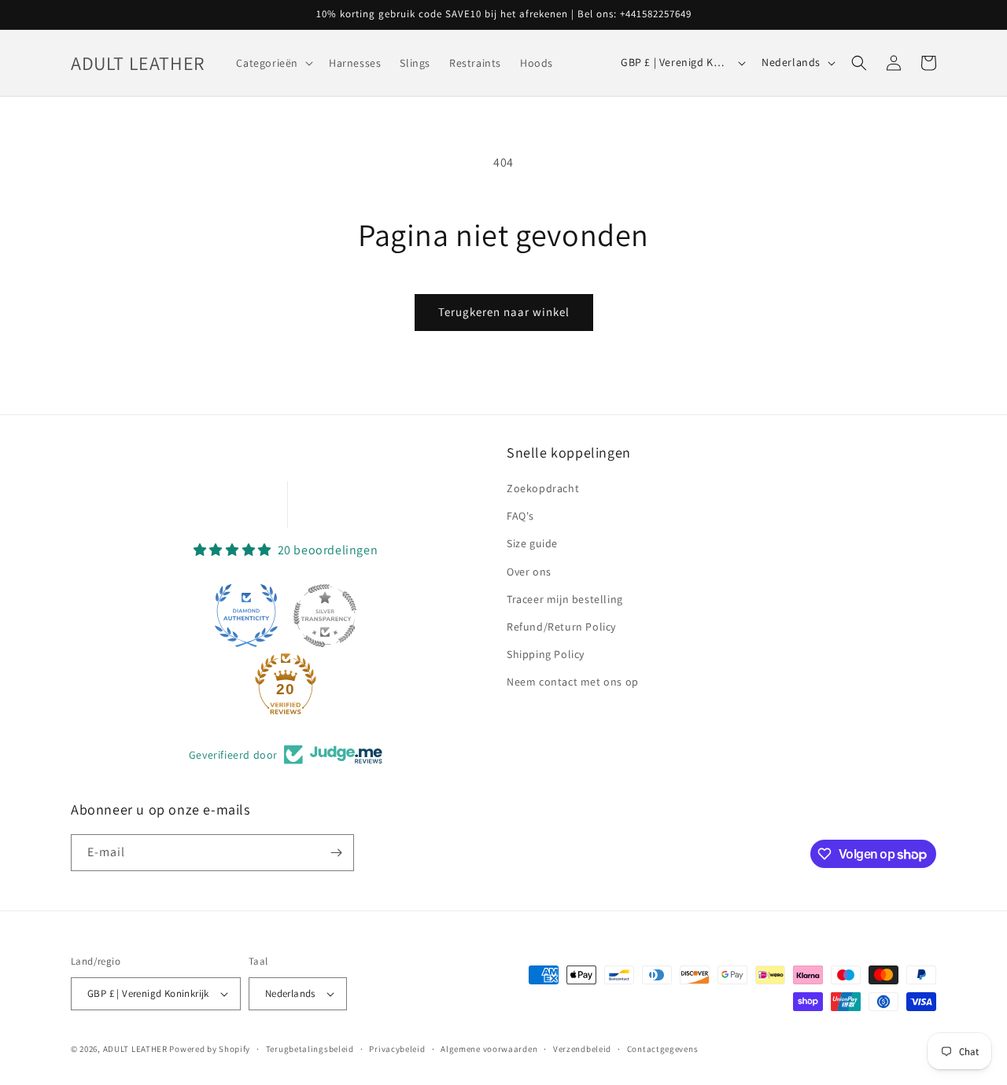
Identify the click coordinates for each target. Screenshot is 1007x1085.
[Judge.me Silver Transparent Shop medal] (324, 615)
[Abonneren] (336, 852)
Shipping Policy (546, 654)
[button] (273, 62)
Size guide (532, 543)
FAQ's (520, 516)
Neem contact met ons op (573, 682)
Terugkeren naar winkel (504, 311)
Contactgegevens (663, 1048)
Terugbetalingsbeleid (310, 1048)
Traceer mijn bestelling (565, 599)
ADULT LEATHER (135, 1048)
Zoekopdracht (543, 488)
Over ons (529, 572)
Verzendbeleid (582, 1048)
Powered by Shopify (209, 1048)
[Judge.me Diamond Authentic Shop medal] (246, 615)
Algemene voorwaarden (489, 1048)
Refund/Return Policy (561, 627)
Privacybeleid (397, 1048)
